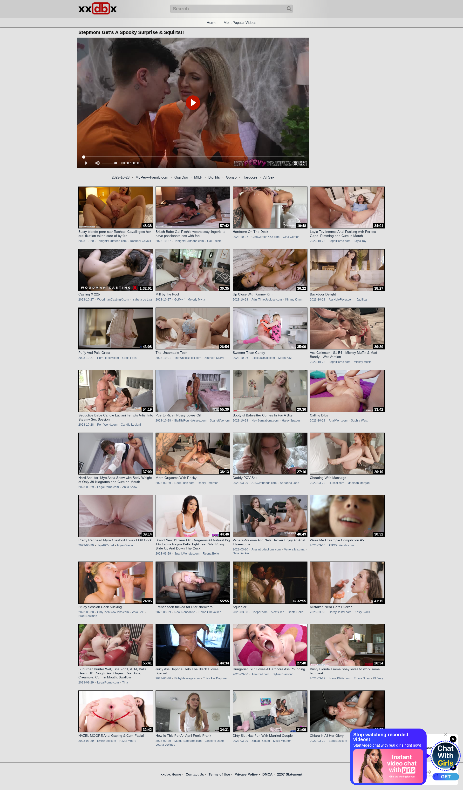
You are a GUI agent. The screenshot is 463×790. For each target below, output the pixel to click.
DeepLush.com (184, 483)
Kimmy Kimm (293, 299)
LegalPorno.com (339, 241)
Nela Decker (241, 553)
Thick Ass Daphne (215, 678)
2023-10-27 (163, 241)
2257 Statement (289, 774)
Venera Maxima (294, 549)
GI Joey (378, 678)
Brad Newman (87, 616)
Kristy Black (362, 612)
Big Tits (214, 177)
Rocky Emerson (208, 483)
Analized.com (260, 674)
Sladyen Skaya (214, 358)
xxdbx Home (171, 774)
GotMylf (179, 299)
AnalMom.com (338, 420)
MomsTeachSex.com (188, 741)
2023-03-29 (86, 487)
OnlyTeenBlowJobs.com (113, 612)
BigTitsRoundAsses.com (190, 420)
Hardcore (250, 177)
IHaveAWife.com (339, 678)
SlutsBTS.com (261, 741)
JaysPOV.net (105, 545)
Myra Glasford (126, 545)
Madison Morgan (358, 483)
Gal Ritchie (214, 241)
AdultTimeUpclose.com (267, 299)
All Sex (268, 177)
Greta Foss (129, 358)
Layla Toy (360, 241)
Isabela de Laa (142, 299)
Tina (125, 682)
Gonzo (231, 177)
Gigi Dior (181, 177)
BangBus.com (338, 741)
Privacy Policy (246, 774)
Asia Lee (138, 612)
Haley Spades (291, 420)
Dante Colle (295, 612)
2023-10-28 (120, 177)
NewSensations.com (265, 420)
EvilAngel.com (106, 741)
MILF (198, 177)
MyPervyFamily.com (152, 177)
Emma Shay (362, 678)
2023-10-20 (86, 241)
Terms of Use (219, 774)
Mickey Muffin (363, 362)
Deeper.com (259, 612)
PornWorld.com (107, 424)
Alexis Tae (277, 612)
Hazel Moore (127, 741)
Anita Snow (129, 487)
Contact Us (195, 774)
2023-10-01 (163, 358)
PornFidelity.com (108, 358)
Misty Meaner (282, 741)
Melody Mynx (196, 299)
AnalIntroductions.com (266, 549)
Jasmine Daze (214, 741)
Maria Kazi (285, 358)
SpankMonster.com (186, 553)
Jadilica (362, 299)
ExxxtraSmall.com (263, 358)
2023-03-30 (240, 549)
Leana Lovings (165, 744)
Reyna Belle (211, 553)
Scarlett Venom (220, 420)
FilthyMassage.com (187, 678)
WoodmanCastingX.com (113, 299)
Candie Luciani (131, 424)
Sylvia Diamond (283, 674)
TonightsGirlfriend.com (112, 241)
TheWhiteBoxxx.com (187, 358)
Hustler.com (336, 483)
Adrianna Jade (289, 483)
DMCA (267, 774)
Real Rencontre (184, 612)
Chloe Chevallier (209, 612)
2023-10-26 (240, 358)
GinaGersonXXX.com (265, 237)
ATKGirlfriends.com (264, 483)
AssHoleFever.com (341, 299)
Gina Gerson (291, 237)
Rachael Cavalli (140, 241)
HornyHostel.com (340, 612)
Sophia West (359, 420)
